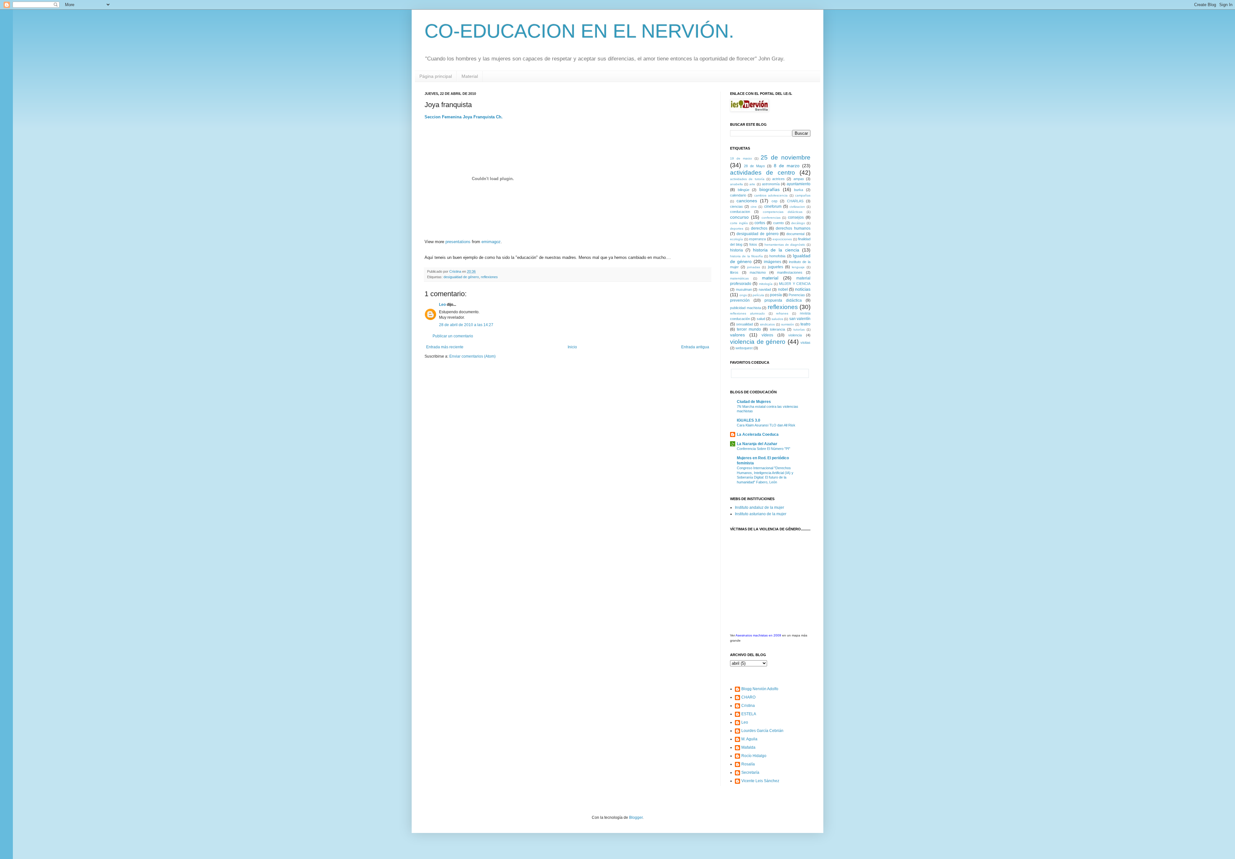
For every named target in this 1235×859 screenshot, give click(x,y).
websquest (744, 348)
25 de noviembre (785, 157)
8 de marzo (787, 165)
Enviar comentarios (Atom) (472, 356)
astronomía (771, 184)
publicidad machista (745, 308)
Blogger (636, 817)
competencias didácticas (782, 212)
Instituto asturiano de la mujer (760, 514)
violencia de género (757, 341)
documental (795, 234)
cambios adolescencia (771, 195)
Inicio (572, 347)
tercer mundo (749, 329)
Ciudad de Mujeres (754, 401)
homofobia (777, 256)
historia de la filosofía (746, 256)
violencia (795, 335)
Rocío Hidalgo (753, 756)
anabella (736, 184)
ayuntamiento (798, 184)
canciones (746, 200)
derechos (759, 228)
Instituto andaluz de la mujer (759, 507)
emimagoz (491, 241)
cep (774, 201)
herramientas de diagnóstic (784, 244)
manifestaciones (789, 272)
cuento (778, 223)
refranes (782, 313)
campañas (802, 195)
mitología (766, 284)
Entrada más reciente (444, 347)
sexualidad (744, 324)
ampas (798, 179)
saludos (777, 319)
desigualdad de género (461, 277)
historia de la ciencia (776, 249)
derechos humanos (793, 228)
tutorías (799, 329)
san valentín (799, 318)
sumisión (787, 324)
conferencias (771, 217)
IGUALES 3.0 (748, 420)
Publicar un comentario (453, 336)
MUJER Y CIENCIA (794, 284)
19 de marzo (741, 158)
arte (752, 184)
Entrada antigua (695, 347)
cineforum (773, 206)
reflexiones (489, 277)
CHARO (748, 697)
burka (798, 190)
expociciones (782, 239)
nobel (783, 289)
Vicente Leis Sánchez (760, 781)
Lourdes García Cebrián (762, 730)
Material (470, 76)
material (770, 277)
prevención (740, 300)
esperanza (757, 239)
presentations (458, 241)
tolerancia (777, 329)
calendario (738, 195)
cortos (760, 223)
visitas (805, 342)
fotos (753, 244)
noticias (802, 289)
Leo (442, 304)
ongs (743, 295)
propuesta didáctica (783, 300)
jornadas (753, 267)
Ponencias (797, 295)
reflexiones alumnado (747, 313)
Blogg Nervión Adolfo (759, 689)
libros (734, 272)
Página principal (435, 76)
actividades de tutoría (747, 179)
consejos (796, 217)
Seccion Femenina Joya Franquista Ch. (464, 116)
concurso (739, 217)
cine (754, 206)
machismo (758, 272)
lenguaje (798, 267)
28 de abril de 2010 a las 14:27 (466, 325)
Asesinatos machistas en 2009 (758, 635)
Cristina (748, 705)
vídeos (767, 335)
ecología (736, 239)
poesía (776, 295)
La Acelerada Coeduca (758, 434)
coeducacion (740, 212)
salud (761, 319)
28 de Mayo (754, 166)
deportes (736, 228)
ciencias (736, 206)
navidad (765, 289)
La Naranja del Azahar (757, 444)
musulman (744, 289)
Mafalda (748, 747)
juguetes (775, 267)
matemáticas (739, 278)
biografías (769, 189)
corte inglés (739, 223)
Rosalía (748, 764)
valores (737, 334)
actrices (778, 179)
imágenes (772, 262)
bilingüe (743, 190)
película (758, 295)
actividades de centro (762, 172)
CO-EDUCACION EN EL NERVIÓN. (579, 31)
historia (736, 250)
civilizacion (797, 206)
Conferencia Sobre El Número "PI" (763, 449)
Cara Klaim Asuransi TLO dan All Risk (766, 425)
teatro (805, 324)
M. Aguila (749, 739)
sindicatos (767, 324)
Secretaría (750, 772)
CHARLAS (795, 201)
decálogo (798, 223)
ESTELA (748, 714)
